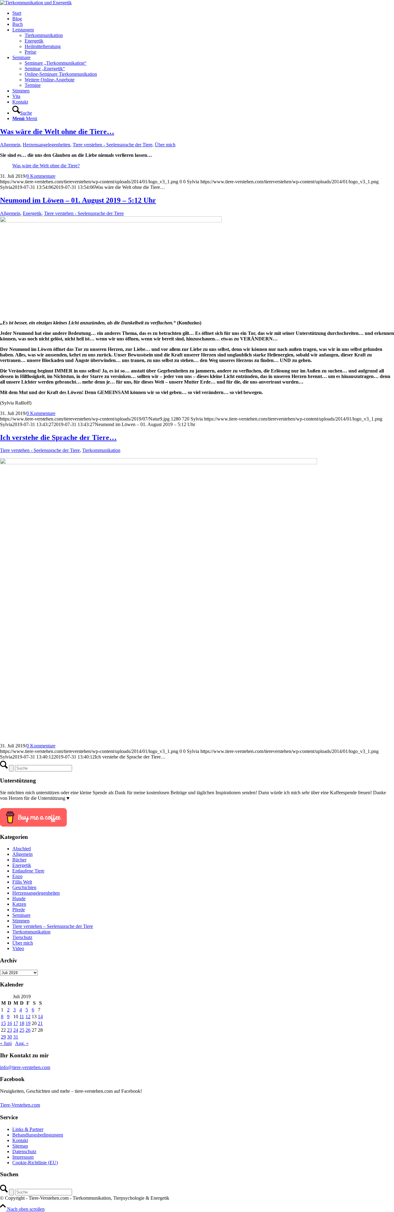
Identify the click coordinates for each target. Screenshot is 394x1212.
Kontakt (20, 1140)
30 (9, 1036)
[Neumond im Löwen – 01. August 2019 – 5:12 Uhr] (111, 220)
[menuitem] (203, 13)
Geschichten (24, 887)
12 (28, 1016)
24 (15, 1030)
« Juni (6, 1043)
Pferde (18, 909)
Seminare (21, 915)
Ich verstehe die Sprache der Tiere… (58, 437)
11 (21, 1016)
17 (15, 1023)
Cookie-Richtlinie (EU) (35, 1162)
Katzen (19, 904)
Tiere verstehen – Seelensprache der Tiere (52, 926)
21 (40, 1023)
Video (18, 948)
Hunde (19, 898)
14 (40, 1016)
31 (15, 1036)
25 (21, 1030)
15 (3, 1023)
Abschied (21, 848)
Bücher (19, 859)
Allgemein (10, 144)
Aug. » (22, 1043)
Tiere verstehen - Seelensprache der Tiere (112, 144)
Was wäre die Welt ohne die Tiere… (57, 132)
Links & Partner (27, 1129)
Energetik (32, 213)
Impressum (23, 1157)
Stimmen (21, 920)
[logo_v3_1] (36, 2)
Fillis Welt (22, 882)
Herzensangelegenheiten (46, 144)
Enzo (17, 876)
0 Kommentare (40, 176)
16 (9, 1023)
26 (28, 1030)
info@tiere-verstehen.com (25, 1067)
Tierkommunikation (101, 450)
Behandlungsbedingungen (37, 1134)
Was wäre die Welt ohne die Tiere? (46, 165)
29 (3, 1036)
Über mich (165, 144)
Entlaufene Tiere (28, 870)
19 (28, 1023)
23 (9, 1030)
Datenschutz (24, 1151)
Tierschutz (22, 937)
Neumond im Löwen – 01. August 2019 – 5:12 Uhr (78, 200)
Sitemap (20, 1146)
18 (21, 1023)
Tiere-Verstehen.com (20, 1105)
